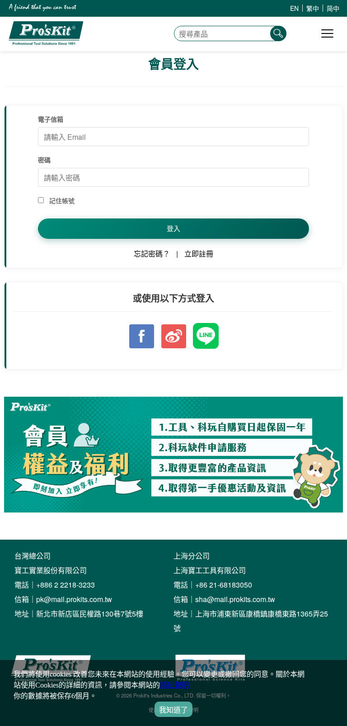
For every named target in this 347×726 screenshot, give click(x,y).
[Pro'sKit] (46, 42)
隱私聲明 (174, 685)
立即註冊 (198, 253)
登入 (173, 228)
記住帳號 (61, 200)
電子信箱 (50, 118)
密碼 (44, 159)
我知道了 (173, 710)
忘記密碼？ (152, 253)
